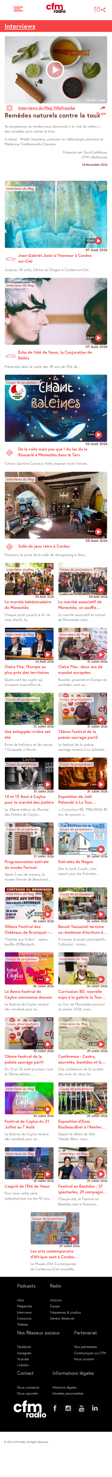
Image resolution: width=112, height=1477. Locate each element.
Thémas (22, 1324)
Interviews (20, 26)
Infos (20, 1300)
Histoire (55, 1300)
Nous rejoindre (27, 1393)
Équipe (55, 1306)
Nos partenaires (85, 1346)
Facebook (24, 1346)
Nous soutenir (84, 1359)
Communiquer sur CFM (90, 1353)
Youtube (23, 1359)
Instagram (24, 1353)
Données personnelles (67, 1393)
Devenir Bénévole (62, 1318)
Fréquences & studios (65, 1312)
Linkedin (23, 1365)
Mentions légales (64, 1387)
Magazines (24, 1306)
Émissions (24, 1318)
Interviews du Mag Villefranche (46, 107)
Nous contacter (28, 1387)
